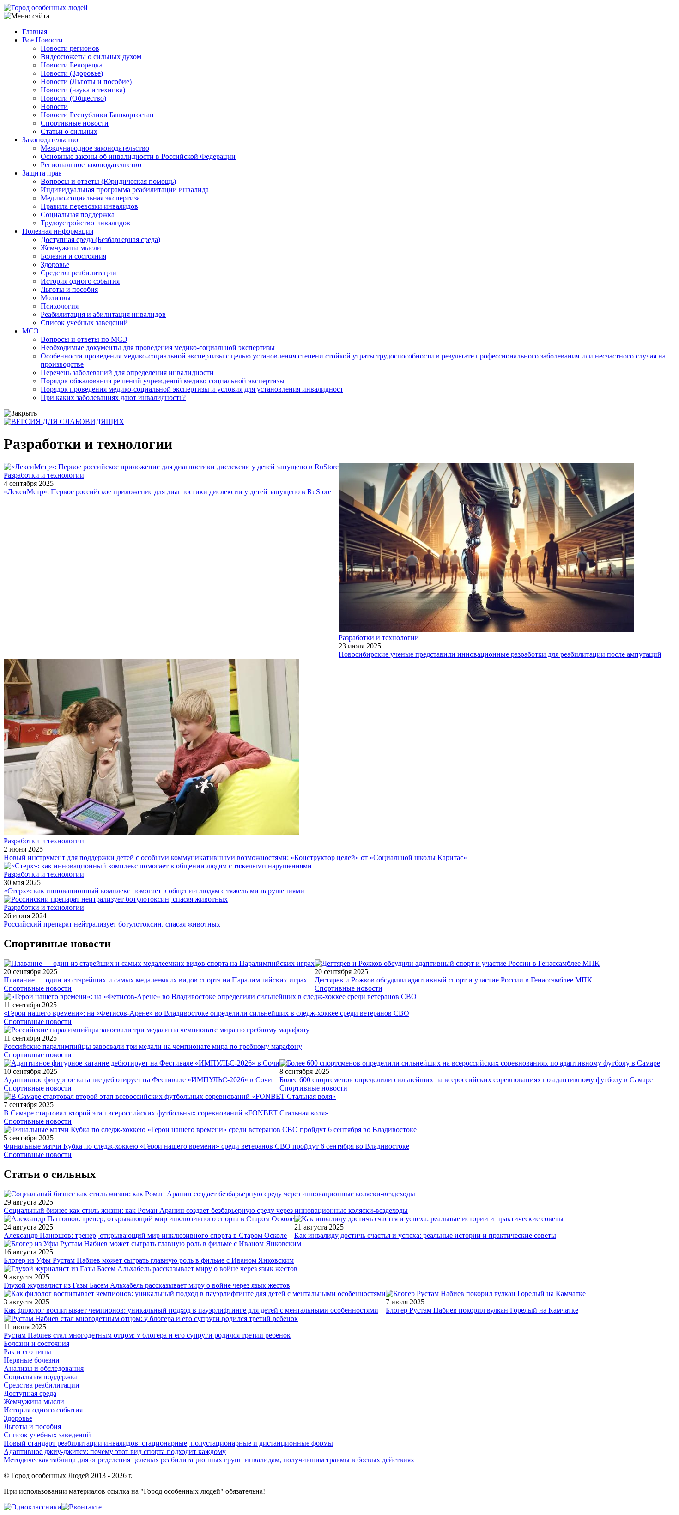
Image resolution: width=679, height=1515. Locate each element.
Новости (54, 106)
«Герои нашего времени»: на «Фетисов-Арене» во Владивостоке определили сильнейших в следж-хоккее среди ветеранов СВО (206, 1013)
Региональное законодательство (91, 165)
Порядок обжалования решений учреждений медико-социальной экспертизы (163, 381)
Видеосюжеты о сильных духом (91, 57)
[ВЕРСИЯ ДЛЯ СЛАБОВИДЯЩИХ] (64, 421)
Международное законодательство (95, 148)
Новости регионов (70, 48)
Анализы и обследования (44, 1368)
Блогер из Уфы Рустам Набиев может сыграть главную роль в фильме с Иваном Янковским (149, 1260)
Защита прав (42, 173)
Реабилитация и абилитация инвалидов (103, 314)
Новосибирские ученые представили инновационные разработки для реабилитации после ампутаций (500, 654)
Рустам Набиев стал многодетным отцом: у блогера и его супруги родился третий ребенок (147, 1335)
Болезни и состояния (73, 256)
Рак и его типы (27, 1352)
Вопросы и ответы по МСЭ (84, 339)
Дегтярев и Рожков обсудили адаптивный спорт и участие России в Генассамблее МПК (453, 980)
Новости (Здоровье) (72, 73)
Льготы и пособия (69, 289)
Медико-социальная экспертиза (90, 198)
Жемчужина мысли (71, 248)
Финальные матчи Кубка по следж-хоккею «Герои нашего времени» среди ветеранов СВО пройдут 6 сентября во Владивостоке (206, 1146)
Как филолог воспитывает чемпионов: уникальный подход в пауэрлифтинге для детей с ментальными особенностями (191, 1310)
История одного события (80, 281)
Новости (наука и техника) (83, 90)
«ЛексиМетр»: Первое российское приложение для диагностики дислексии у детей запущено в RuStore (167, 492)
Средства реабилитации (78, 273)
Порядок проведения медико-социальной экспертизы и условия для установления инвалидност (192, 389)
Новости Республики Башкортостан (97, 115)
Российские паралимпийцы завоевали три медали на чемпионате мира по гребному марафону (153, 1046)
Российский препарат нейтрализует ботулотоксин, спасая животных (112, 924)
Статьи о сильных (69, 131)
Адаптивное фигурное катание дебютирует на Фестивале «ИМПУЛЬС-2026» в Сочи (138, 1080)
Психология (60, 306)
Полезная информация (57, 231)
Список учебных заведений (84, 323)
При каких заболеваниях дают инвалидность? (113, 397)
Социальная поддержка (78, 214)
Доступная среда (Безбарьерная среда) (100, 239)
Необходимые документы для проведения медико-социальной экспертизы (158, 347)
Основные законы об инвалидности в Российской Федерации (138, 156)
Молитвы (56, 298)
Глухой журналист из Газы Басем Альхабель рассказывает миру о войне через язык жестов (147, 1285)
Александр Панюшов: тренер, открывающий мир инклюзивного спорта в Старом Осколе (145, 1235)
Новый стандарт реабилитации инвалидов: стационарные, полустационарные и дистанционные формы (168, 1443)
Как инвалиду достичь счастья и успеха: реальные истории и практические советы (425, 1235)
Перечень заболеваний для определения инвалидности (127, 372)
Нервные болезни (32, 1360)
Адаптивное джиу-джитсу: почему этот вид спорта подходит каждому (115, 1451)
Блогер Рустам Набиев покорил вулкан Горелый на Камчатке (482, 1310)
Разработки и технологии (44, 475)
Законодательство (50, 140)
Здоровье (55, 264)
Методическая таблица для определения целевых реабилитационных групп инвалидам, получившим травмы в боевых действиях (209, 1460)
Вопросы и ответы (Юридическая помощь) (108, 181)
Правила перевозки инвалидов (89, 206)
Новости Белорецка (72, 65)
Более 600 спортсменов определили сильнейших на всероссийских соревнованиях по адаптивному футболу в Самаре (466, 1080)
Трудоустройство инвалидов (85, 223)
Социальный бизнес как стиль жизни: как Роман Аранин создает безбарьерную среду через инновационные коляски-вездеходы (206, 1210)
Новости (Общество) (73, 98)
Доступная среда (30, 1393)
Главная (34, 32)
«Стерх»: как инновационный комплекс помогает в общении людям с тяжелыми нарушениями (154, 891)
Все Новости (42, 40)
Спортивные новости (75, 123)
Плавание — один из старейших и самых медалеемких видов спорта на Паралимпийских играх (155, 980)
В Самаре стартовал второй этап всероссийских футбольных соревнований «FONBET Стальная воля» (166, 1113)
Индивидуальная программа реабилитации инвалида (125, 190)
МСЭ (30, 331)
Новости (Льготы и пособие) (86, 81)
